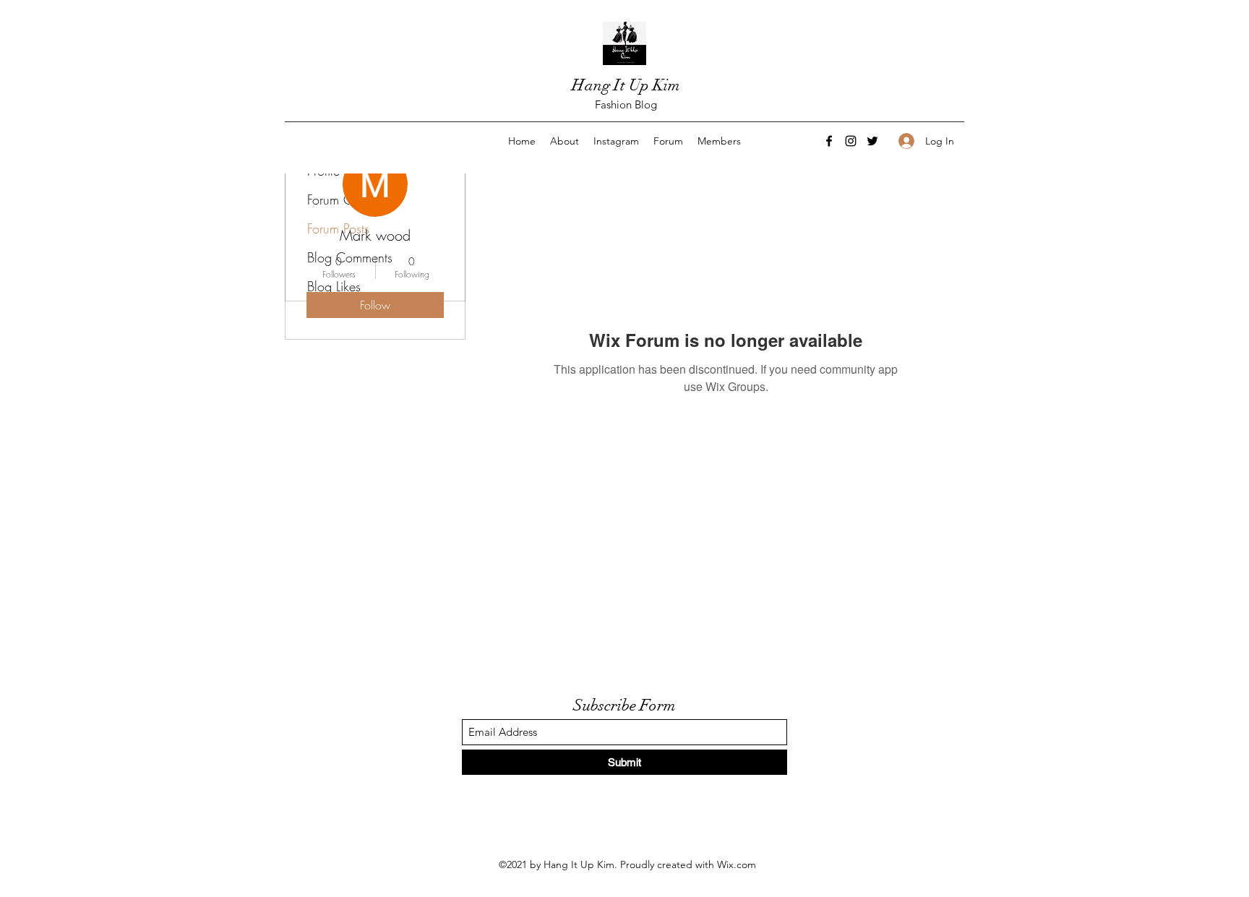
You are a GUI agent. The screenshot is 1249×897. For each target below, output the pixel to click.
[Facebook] (829, 141)
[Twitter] (872, 141)
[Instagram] (851, 141)
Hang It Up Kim (626, 85)
